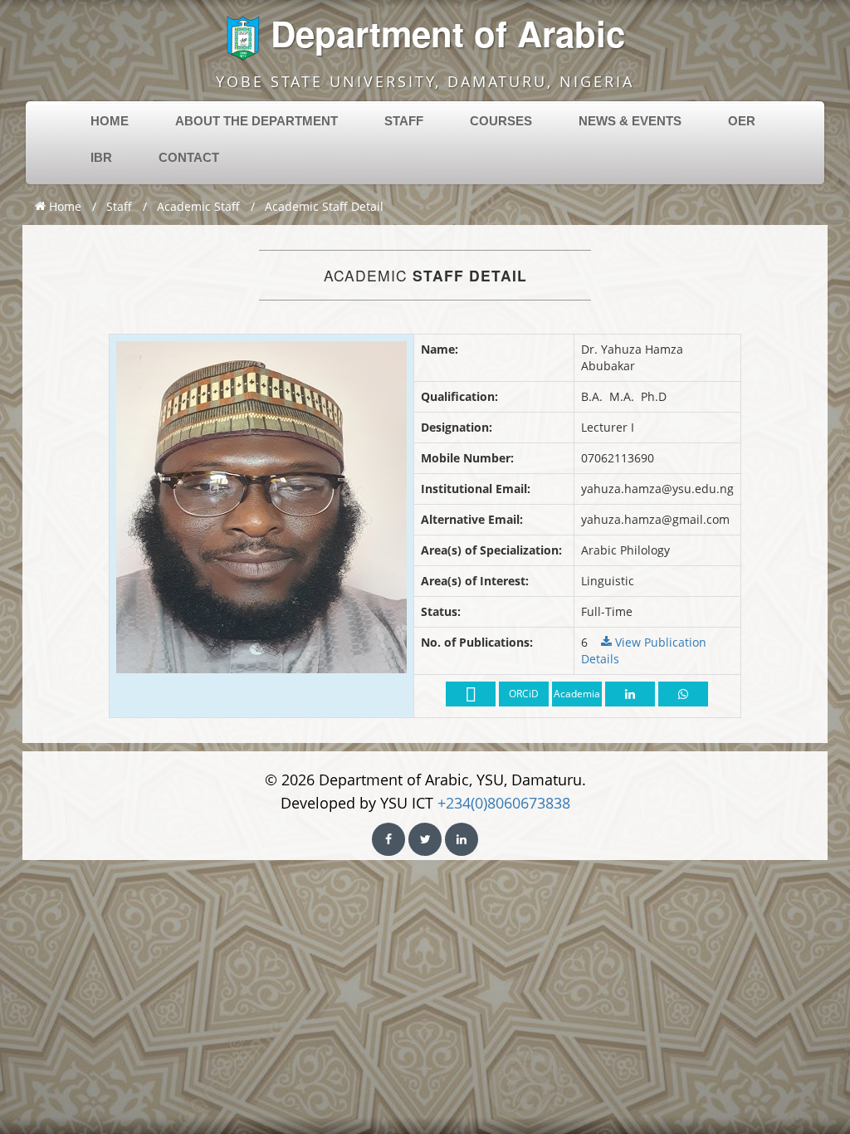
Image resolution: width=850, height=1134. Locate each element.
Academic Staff (198, 206)
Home (63, 206)
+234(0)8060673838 (503, 803)
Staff (119, 206)
